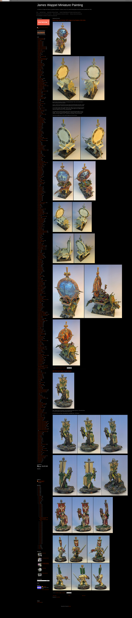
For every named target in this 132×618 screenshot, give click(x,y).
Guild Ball (39, 215)
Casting (39, 104)
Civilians (39, 115)
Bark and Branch (40, 75)
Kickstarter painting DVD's (41, 245)
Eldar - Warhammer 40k (41, 164)
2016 (39, 490)
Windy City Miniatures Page (42, 448)
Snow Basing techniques (41, 357)
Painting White (40, 300)
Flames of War (40, 174)
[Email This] (67, 367)
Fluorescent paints (40, 176)
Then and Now (40, 388)
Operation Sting (40, 292)
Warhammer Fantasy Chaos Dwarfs (43, 423)
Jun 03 (41, 541)
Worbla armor (40, 453)
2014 (39, 492)
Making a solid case (45, 573)
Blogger (70, 606)
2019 (39, 486)
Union (39, 401)
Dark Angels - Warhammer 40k (42, 138)
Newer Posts (54, 595)
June (39, 503)
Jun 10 (41, 532)
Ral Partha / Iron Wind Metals (42, 320)
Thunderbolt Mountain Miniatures (42, 390)
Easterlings (39, 159)
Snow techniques (40, 358)
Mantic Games (40, 260)
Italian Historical (40, 238)
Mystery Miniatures (40, 276)
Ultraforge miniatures (41, 397)
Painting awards (40, 297)
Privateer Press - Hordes (41, 313)
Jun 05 (41, 538)
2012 (39, 495)
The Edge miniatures (41, 385)
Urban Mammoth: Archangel (42, 403)
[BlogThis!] (68, 367)
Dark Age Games (40, 137)
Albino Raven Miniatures (41, 56)
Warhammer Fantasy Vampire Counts (43, 429)
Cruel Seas (39, 134)
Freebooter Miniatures (41, 182)
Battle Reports (40, 79)
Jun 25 (41, 510)
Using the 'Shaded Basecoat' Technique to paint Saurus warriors (70, 12)
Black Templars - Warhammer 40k (42, 85)
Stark (38, 369)
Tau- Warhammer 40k (41, 382)
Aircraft (39, 55)
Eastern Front (40, 160)
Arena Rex (39, 61)
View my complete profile (45, 589)
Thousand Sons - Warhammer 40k (42, 389)
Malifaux (39, 259)
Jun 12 (41, 530)
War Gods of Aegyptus (41, 417)
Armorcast (39, 62)
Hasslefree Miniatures (41, 219)
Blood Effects (40, 93)
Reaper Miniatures (40, 321)
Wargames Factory (40, 419)
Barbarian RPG (40, 73)
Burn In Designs (40, 101)
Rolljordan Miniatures (41, 336)
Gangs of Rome (40, 193)
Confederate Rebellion (41, 122)
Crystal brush (40, 135)
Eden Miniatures (40, 163)
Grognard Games (40, 214)
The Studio (39, 386)
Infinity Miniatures (40, 234)
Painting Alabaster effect (41, 296)
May (39, 545)
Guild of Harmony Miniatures (42, 216)
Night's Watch (40, 281)
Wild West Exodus (40, 446)
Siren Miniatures (40, 354)
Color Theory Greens (41, 118)
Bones (39, 99)
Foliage (39, 178)
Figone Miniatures (40, 172)
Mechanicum (40, 264)
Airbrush (39, 53)
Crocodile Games (40, 133)
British (39, 100)
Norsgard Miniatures (41, 284)
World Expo (39, 454)
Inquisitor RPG (40, 236)
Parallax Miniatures (40, 301)
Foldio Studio (40, 177)
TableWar (39, 379)
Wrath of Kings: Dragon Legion (42, 455)
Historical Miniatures (41, 221)
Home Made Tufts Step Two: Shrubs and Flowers (45, 563)
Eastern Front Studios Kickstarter (42, 162)
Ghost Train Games (40, 203)
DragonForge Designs (41, 156)
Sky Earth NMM (40, 356)
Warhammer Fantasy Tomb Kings (42, 428)
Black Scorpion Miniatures (41, 84)
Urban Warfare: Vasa (41, 407)
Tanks (39, 381)
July (39, 502)
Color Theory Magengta (41, 119)
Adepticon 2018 (40, 45)
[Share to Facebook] (70, 367)
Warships (39, 435)
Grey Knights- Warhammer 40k (42, 213)
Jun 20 (41, 516)
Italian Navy (39, 239)
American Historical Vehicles (42, 59)
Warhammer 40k (40, 420)
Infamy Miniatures (40, 233)
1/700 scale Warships (41, 39)
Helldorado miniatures (41, 220)
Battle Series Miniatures (41, 80)
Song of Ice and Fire (41, 362)
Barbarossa (39, 74)
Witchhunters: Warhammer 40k (42, 450)
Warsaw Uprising (40, 434)
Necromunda (40, 279)
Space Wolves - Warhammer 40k (42, 367)
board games (40, 95)
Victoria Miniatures (40, 409)
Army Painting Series (41, 64)
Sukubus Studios (40, 377)
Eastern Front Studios (41, 161)
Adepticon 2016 (40, 43)
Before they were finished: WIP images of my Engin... (43, 518)
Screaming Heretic (40, 344)
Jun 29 (41, 505)
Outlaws (39, 294)
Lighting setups (40, 254)
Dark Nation (39, 143)
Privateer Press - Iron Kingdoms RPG (43, 314)
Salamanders (40, 339)
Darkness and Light (40, 146)
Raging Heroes (40, 319)
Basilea (39, 76)
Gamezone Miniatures (41, 192)
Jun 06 (41, 537)
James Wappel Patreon (41, 240)
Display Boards (40, 154)
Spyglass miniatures (41, 368)
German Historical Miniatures (42, 202)
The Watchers (40, 387)
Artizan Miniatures (40, 65)
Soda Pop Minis (40, 361)
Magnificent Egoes (40, 258)
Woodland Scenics (40, 452)
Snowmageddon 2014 (41, 359)
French (39, 184)
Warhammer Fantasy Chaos (42, 422)
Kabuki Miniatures (40, 241)
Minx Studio (39, 273)
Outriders (39, 295)
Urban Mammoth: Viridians (41, 404)
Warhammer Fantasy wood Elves (42, 431)
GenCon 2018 (40, 200)
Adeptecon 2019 (40, 41)
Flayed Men (39, 175)
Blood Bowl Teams (43, 12)
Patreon (39, 302)
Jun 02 (41, 542)
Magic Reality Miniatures (41, 257)
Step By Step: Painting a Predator (52, 12)
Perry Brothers (40, 305)
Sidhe (39, 353)
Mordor (39, 274)
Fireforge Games (40, 173)
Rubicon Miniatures (40, 338)
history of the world (40, 222)
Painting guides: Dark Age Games (42, 299)
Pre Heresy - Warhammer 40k (42, 312)
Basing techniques (40, 78)
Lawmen (39, 252)
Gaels (39, 185)
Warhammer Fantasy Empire (42, 425)
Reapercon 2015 (40, 323)
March (40, 547)
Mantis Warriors (40, 261)
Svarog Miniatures (40, 378)
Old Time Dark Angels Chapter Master (62, 371)
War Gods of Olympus (41, 418)
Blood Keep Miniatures (41, 94)
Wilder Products (40, 447)
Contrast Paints (40, 124)
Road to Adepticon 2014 (41, 334)
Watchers (39, 436)
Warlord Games (40, 432)
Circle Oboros (40, 113)
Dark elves (39, 142)
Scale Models (40, 342)
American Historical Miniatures (42, 58)
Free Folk (39, 181)
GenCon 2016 (40, 198)
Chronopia (39, 112)
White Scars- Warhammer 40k (42, 444)
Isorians (39, 237)
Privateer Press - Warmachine (42, 315)
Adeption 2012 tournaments (42, 46)
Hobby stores (40, 223)
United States (40, 402)
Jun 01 (41, 543)
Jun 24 (41, 511)
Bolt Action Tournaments (41, 97)
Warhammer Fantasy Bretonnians (42, 421)
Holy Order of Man (40, 224)
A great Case (44, 553)
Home (37, 12)
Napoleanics (39, 278)
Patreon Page (40, 303)
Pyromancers (40, 317)
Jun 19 (41, 521)
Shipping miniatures (41, 352)
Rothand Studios (40, 337)
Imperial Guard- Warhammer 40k (42, 232)
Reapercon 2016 (40, 324)
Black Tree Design (40, 86)
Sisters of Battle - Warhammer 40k (42, 355)
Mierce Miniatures (40, 271)
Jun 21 (41, 515)
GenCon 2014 (40, 196)
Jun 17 (41, 524)
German (39, 201)
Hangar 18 (39, 217)
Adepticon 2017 (40, 44)
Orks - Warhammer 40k (41, 293)
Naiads (39, 277)
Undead (39, 400)
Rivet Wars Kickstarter (41, 331)
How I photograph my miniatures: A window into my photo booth (46, 15)
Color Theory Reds (40, 120)
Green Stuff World (40, 212)
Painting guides (40, 298)
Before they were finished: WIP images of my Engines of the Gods (69, 20)
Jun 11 (41, 531)
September (40, 499)
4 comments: (63, 592)
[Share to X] (69, 367)
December (40, 496)
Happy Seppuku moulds (41, 218)
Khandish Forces (40, 243)
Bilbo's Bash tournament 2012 (42, 82)
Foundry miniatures (40, 180)
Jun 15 (41, 526)
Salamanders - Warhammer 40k (42, 340)
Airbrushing (39, 54)
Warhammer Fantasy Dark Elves (42, 424)
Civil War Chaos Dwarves (41, 114)
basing (39, 77)
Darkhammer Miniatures (41, 145)
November (40, 497)
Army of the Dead (40, 63)
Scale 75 (39, 341)
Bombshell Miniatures (41, 98)
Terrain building (40, 384)
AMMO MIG (39, 60)
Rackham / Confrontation (41, 318)
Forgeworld (39, 179)
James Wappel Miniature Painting (60, 5)
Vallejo (39, 408)
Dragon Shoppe (40, 155)
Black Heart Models (40, 83)
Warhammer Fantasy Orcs (41, 427)
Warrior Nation (40, 433)
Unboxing (39, 399)
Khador (39, 242)
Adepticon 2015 (40, 42)
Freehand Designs (40, 183)
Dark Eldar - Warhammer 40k (42, 140)
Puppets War (40, 316)
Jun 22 (41, 514)
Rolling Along (44, 568)
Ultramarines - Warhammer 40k (42, 398)
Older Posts (83, 595)
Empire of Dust (40, 165)
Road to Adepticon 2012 (41, 333)
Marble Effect (40, 262)
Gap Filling (39, 194)
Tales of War (39, 380)
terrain (39, 383)
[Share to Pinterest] (71, 367)
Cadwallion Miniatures (41, 103)
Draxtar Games (40, 158)
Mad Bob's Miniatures (41, 256)
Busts (38, 102)
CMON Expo (39, 117)
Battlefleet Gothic (40, 81)
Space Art (39, 364)
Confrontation (40, 123)
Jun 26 (41, 509)
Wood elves (39, 451)
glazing (39, 204)
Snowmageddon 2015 (41, 360)
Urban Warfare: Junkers (41, 406)
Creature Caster (40, 132)
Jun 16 (41, 525)
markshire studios (40, 263)
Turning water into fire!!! (45, 558)
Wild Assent (39, 445)
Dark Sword (39, 144)
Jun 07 (41, 536)
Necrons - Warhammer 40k (41, 280)
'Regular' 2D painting (41, 38)
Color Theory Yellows (41, 121)
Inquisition (39, 235)
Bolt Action (39, 96)
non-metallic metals (40, 283)
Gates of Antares (40, 195)
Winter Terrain (40, 449)
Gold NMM (39, 205)
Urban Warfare (40, 405)
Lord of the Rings (40, 255)
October (40, 498)
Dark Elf (39, 141)
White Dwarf (39, 443)
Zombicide (39, 462)
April (39, 546)
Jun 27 (41, 508)
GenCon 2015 (40, 197)
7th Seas (39, 40)
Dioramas (39, 153)
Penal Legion (40, 304)
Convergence (40, 125)
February (40, 548)
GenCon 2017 (40, 199)
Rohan (39, 335)
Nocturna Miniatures (41, 282)
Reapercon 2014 (40, 322)
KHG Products (40, 244)
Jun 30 (41, 504)
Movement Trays (40, 275)
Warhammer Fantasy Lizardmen (42, 426)
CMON (39, 116)
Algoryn (39, 57)
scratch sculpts (40, 343)
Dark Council (40, 139)
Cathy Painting (40, 105)
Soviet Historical (40, 363)
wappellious (44, 586)
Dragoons (39, 157)
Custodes (39, 136)
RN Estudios (39, 332)
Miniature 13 (39, 272)
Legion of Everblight (41, 253)
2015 (39, 491)
